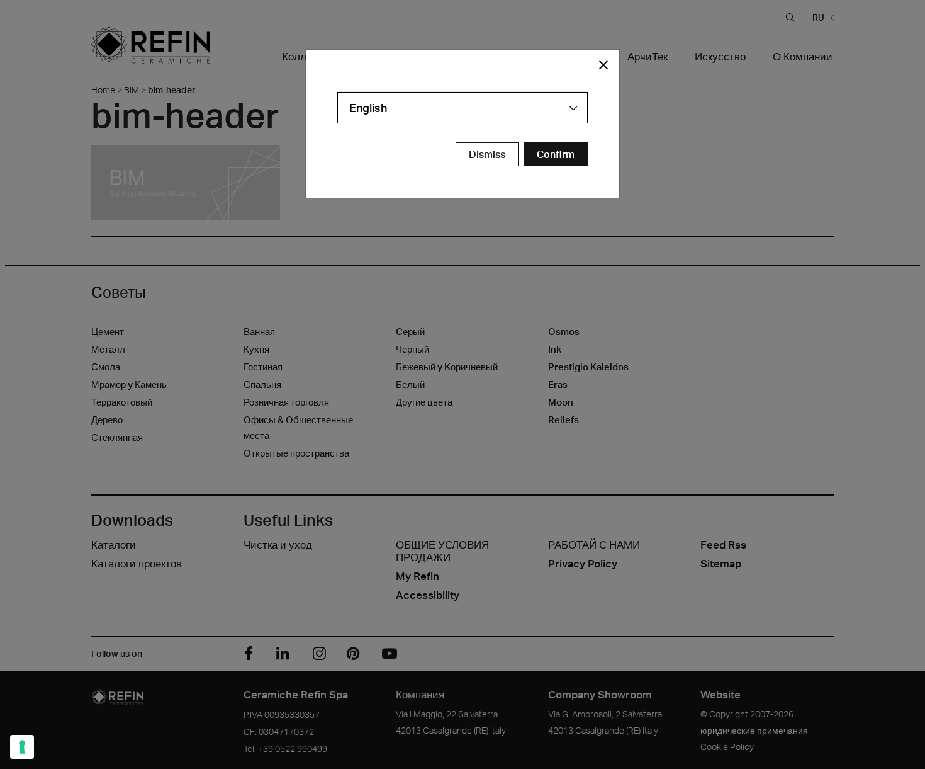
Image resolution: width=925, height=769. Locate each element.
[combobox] (462, 107)
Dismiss (487, 154)
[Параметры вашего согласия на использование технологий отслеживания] (22, 747)
